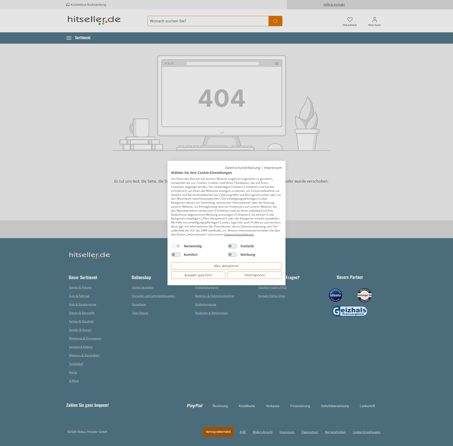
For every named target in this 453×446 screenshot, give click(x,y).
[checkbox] (175, 246)
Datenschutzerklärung (242, 167)
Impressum (273, 167)
